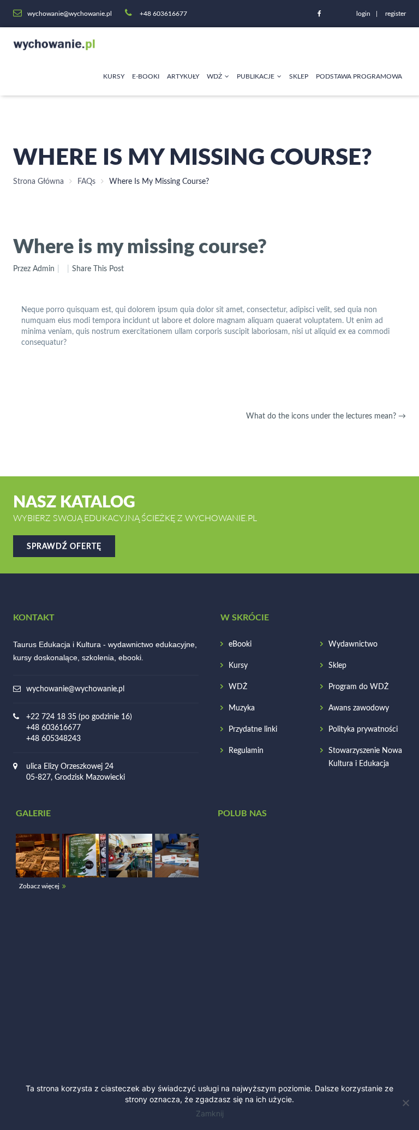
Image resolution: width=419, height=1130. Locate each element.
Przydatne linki (253, 729)
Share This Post (98, 269)
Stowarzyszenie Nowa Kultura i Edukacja (365, 757)
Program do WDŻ (358, 687)
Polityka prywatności (363, 729)
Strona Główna (38, 182)
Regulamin (246, 751)
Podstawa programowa (359, 76)
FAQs (86, 182)
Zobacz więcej (39, 886)
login (363, 13)
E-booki (145, 76)
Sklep (298, 76)
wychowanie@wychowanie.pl (75, 689)
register (395, 13)
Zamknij (210, 1113)
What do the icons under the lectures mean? (326, 416)
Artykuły (183, 76)
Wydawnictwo (353, 644)
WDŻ (214, 76)
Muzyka (242, 708)
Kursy (113, 76)
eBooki (240, 644)
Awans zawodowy (358, 708)
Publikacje (255, 76)
